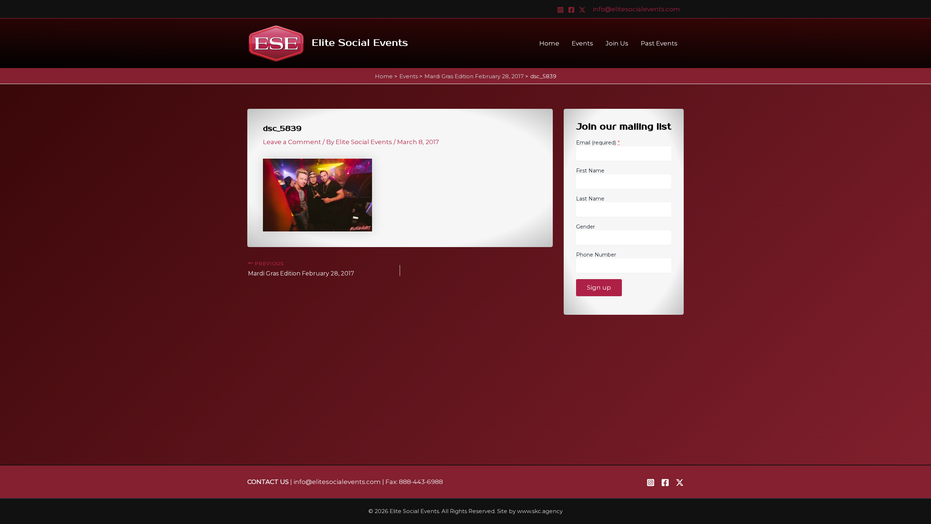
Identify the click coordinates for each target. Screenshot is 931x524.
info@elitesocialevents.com (636, 9)
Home (549, 43)
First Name (590, 170)
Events (582, 43)
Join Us (617, 43)
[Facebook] (571, 10)
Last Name (590, 198)
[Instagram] (560, 10)
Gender (585, 226)
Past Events (659, 43)
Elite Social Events (360, 43)
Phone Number (596, 254)
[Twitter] (582, 10)
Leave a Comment (292, 142)
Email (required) (598, 142)
